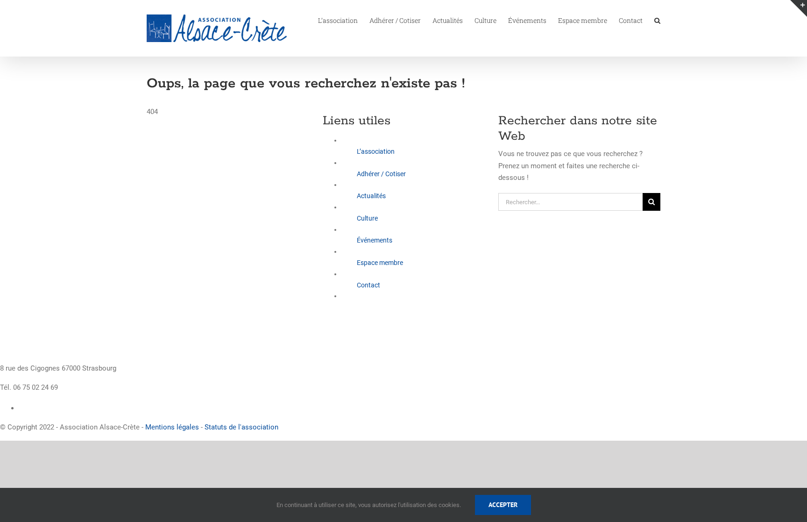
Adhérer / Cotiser (381, 174)
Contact (368, 285)
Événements (374, 240)
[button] (657, 19)
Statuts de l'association (241, 427)
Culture (367, 218)
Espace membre (380, 262)
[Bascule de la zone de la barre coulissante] (798, 8)
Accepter (502, 505)
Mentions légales (172, 427)
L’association (376, 151)
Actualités (371, 196)
